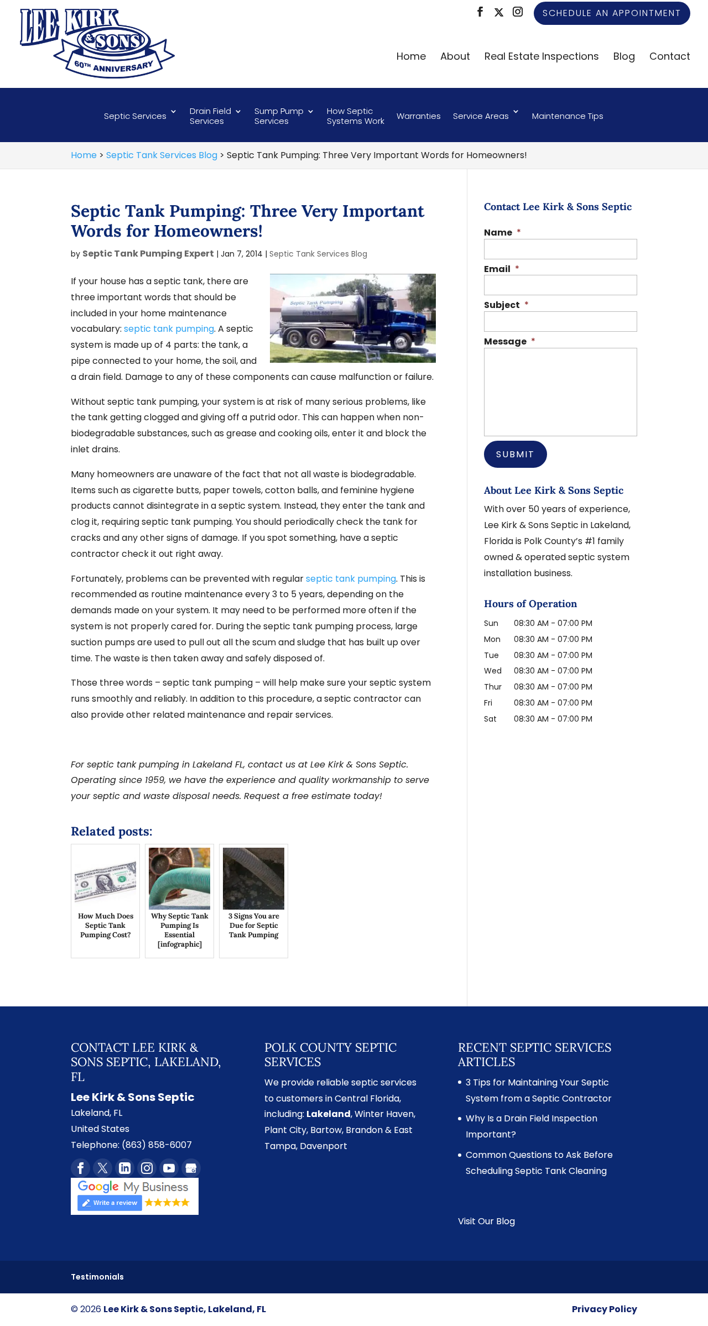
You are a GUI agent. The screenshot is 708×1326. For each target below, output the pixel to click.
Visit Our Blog (486, 1221)
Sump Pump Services (279, 116)
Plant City (285, 1130)
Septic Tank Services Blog (318, 253)
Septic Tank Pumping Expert (148, 253)
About (455, 58)
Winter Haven (384, 1114)
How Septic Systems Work (355, 116)
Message (509, 342)
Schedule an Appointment (612, 13)
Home (411, 58)
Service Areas (481, 116)
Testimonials (97, 1276)
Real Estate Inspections (542, 58)
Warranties (419, 116)
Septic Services (135, 116)
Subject (506, 305)
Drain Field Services (210, 116)
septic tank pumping (169, 328)
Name (502, 233)
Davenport (323, 1146)
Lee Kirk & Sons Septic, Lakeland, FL (184, 1309)
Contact (669, 58)
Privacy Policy (604, 1309)
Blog (624, 58)
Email (501, 269)
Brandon (364, 1130)
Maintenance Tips (567, 116)
